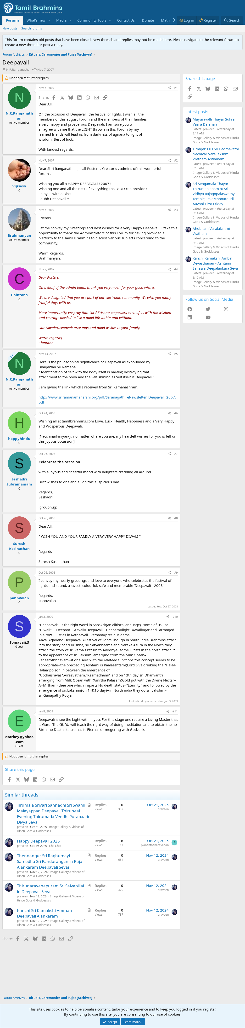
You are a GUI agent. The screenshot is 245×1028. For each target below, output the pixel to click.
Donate (148, 20)
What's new (36, 20)
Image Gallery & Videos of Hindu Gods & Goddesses (50, 829)
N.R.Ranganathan (18, 69)
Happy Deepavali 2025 (38, 841)
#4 (176, 269)
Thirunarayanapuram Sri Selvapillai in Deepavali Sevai (50, 888)
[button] (49, 20)
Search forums (31, 28)
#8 (176, 518)
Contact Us (126, 20)
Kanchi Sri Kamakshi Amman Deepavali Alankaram (44, 913)
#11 (175, 711)
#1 (176, 88)
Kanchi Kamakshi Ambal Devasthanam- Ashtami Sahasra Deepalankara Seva (215, 263)
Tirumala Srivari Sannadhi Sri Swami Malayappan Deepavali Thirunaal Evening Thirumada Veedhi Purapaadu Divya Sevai (54, 813)
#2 (176, 160)
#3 (176, 210)
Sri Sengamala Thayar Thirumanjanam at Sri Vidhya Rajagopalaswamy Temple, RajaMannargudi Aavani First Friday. (214, 193)
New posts (9, 28)
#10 (175, 617)
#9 (176, 573)
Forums (12, 20)
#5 (176, 354)
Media (61, 20)
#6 (176, 413)
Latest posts (196, 111)
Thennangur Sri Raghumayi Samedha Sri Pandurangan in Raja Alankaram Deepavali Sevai (49, 861)
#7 (176, 454)
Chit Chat (55, 846)
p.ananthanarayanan (155, 845)
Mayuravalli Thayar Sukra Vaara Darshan (213, 122)
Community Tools (91, 20)
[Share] (169, 88)
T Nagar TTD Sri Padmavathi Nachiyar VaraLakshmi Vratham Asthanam (216, 153)
